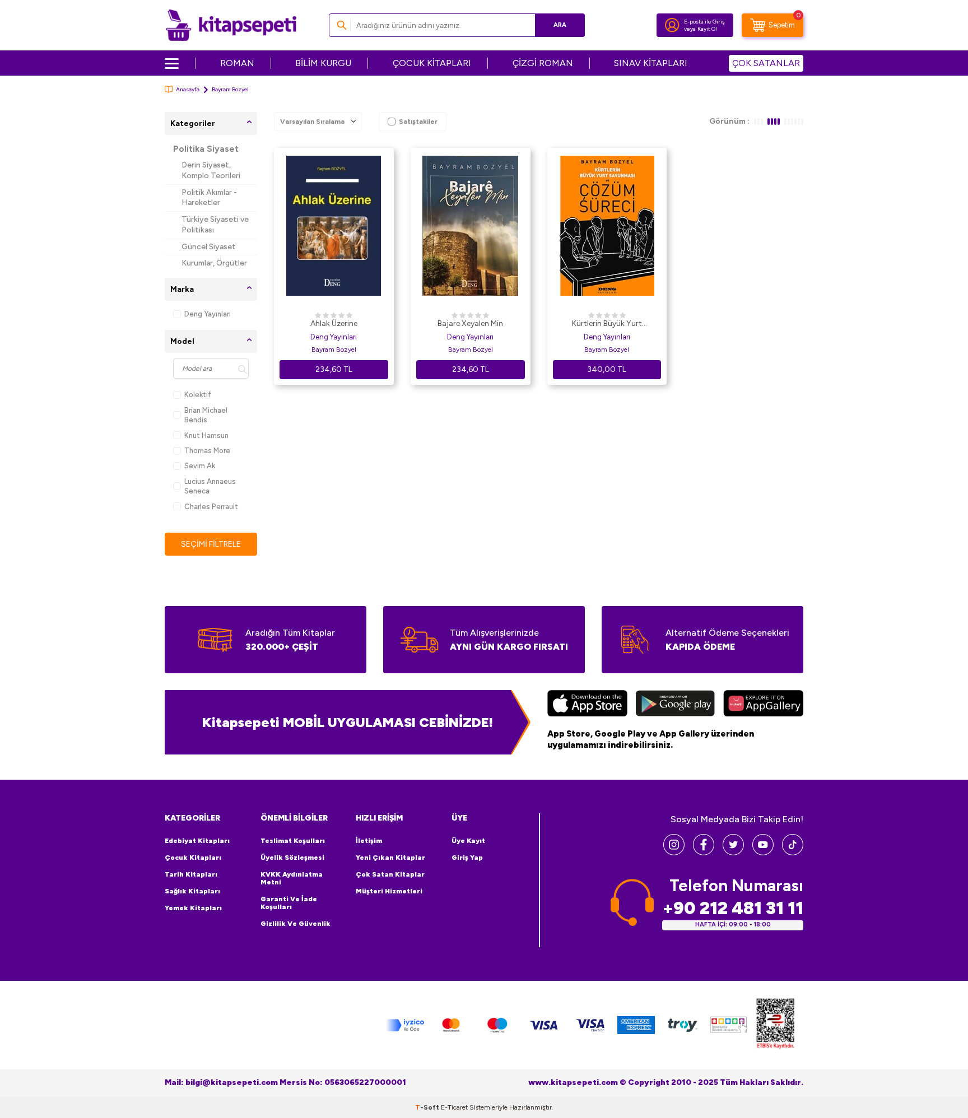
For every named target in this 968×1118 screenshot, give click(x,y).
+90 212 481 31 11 (732, 908)
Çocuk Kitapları (193, 857)
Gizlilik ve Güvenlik (295, 924)
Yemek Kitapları (193, 908)
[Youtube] (763, 852)
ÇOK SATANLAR (766, 63)
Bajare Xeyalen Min (470, 323)
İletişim (369, 841)
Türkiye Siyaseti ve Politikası (215, 225)
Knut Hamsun (206, 435)
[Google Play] (675, 704)
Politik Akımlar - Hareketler (209, 198)
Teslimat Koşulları (292, 841)
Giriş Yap (467, 857)
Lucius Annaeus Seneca (210, 486)
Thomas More (207, 450)
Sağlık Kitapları (192, 891)
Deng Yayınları (207, 314)
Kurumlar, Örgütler (214, 263)
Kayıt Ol (707, 28)
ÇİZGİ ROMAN (543, 63)
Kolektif (197, 394)
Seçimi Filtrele (211, 544)
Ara (559, 25)
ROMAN (237, 63)
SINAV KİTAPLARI (650, 63)
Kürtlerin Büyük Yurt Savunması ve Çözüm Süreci (607, 324)
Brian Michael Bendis (205, 415)
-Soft (428, 1107)
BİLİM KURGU (323, 63)
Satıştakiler (418, 121)
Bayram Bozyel (333, 349)
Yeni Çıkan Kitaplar (390, 857)
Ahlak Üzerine (333, 323)
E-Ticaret (454, 1107)
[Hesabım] (672, 25)
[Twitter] (733, 852)
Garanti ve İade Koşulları (288, 903)
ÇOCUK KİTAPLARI (432, 63)
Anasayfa (187, 89)
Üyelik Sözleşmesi (292, 857)
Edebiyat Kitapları (197, 841)
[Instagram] (674, 852)
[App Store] (587, 704)
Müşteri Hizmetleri (389, 891)
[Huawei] (763, 704)
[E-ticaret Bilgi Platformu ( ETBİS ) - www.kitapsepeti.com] (775, 1025)
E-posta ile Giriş (704, 21)
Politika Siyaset (206, 149)
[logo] (231, 25)
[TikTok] (792, 852)
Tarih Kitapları (191, 874)
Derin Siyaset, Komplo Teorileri (211, 170)
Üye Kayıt (468, 841)
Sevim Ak (199, 466)
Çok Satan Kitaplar (390, 874)
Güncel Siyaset (209, 246)
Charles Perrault (211, 506)
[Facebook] (703, 852)
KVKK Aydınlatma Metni (291, 878)
